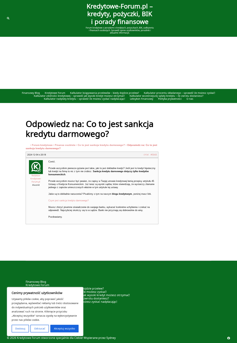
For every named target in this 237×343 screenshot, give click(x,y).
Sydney (111, 338)
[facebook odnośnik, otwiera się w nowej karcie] (228, 338)
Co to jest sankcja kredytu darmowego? (101, 145)
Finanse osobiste (65, 145)
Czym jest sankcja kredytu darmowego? (68, 200)
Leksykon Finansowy (141, 98)
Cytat (146, 155)
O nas (190, 98)
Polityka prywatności (170, 98)
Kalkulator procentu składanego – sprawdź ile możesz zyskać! (179, 93)
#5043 (154, 154)
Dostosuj (20, 328)
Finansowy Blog (31, 93)
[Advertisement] (118, 63)
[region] (45, 311)
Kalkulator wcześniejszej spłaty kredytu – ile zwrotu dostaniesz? (166, 95)
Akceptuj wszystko (64, 328)
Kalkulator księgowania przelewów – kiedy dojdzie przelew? (104, 93)
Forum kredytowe (42, 145)
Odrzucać (39, 328)
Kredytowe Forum (55, 93)
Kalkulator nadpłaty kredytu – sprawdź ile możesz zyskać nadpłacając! (84, 98)
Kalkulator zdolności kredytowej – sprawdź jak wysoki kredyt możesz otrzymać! (79, 95)
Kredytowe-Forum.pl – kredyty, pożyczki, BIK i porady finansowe (120, 14)
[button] (8, 18)
